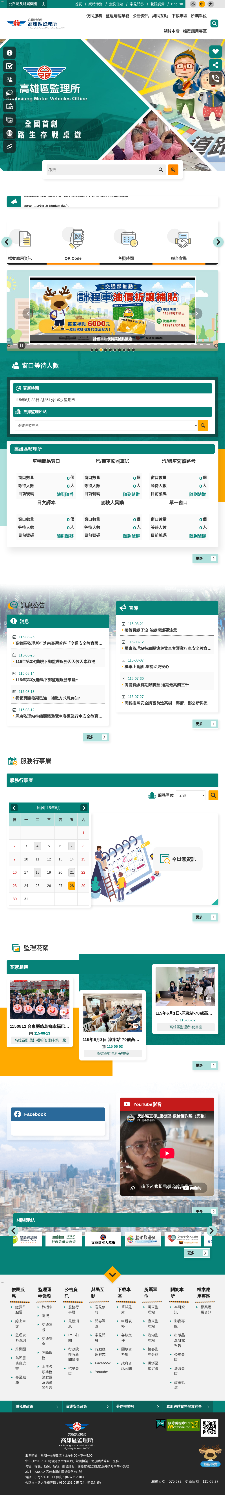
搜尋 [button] (214, 23)
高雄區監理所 (46, 23)
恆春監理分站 (153, 1351)
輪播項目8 (124, 350)
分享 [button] (215, 65)
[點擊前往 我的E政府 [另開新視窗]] (160, 1424)
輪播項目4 (105, 350)
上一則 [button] (6, 242)
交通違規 (47, 1327)
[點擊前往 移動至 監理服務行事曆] (9, 106)
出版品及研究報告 (179, 1340)
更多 (199, 558)
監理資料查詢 (20, 1337)
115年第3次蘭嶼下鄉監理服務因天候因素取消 (55, 658)
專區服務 (20, 1379)
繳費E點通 (20, 1309)
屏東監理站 (153, 1309)
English (177, 4)
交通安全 (47, 1341)
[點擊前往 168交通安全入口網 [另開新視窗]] (152, 1239)
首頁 (78, 4)
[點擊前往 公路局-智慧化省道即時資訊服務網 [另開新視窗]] (192, 1239)
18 (38, 872)
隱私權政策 (24, 1406)
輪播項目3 (101, 350)
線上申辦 (20, 1323)
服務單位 (166, 795)
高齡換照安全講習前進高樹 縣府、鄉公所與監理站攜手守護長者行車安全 (169, 700)
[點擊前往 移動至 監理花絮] (9, 120)
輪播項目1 (91, 350)
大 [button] (210, 4)
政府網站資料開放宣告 (184, 1406)
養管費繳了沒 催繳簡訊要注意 (151, 627)
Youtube (101, 1372)
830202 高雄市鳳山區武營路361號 (58, 1471)
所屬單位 (199, 16)
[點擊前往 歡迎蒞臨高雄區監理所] (112, 105)
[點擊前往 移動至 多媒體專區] (9, 133)
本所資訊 (179, 1309)
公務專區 (179, 1357)
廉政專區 (179, 1371)
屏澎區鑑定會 (153, 1365)
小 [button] (193, 4)
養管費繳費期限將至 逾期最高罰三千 (157, 682)
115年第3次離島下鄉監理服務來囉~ (46, 677)
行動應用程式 (100, 1351)
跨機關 (20, 1349)
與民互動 (160, 16)
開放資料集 (126, 1351)
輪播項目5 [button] (110, 350)
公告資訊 (141, 16)
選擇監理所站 (35, 411)
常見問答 (137, 4)
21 (72, 872)
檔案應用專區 (195, 31)
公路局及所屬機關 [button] (23, 4)
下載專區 (179, 16)
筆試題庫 (126, 1309)
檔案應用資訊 (206, 1309)
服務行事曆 (73, 1309)
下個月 (83, 807)
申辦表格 (126, 1323)
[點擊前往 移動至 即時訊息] (9, 53)
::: (2, 2)
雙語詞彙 (158, 4)
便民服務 (94, 16)
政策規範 (179, 1385)
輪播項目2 (96, 350)
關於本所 (172, 31)
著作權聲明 (125, 1406)
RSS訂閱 (73, 1337)
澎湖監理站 (153, 1337)
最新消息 (73, 1323)
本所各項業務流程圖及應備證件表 (47, 1377)
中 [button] (202, 4)
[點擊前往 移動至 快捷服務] (9, 66)
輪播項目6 (114, 350)
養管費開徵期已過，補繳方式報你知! (47, 695)
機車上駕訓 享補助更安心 (46, 201)
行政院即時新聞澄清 (73, 1354)
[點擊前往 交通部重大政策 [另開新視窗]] (73, 1239)
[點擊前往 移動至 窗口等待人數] (9, 79)
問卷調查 (100, 1323)
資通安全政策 (76, 1406)
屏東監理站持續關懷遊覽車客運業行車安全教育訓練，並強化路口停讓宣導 (60, 713)
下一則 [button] (218, 242)
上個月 (14, 807)
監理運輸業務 (117, 16)
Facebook (101, 1363)
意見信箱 (116, 4)
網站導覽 (96, 4)
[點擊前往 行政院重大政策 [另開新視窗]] (33, 1239)
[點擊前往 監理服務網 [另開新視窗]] (112, 1239)
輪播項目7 (119, 350)
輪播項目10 (133, 350)
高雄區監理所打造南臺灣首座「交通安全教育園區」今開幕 (60, 640)
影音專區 (179, 1323)
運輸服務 (47, 1355)
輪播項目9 (128, 350)
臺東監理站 (153, 1323)
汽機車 (47, 1307)
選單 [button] (112, 1274)
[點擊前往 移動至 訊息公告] (9, 93)
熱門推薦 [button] (215, 51)
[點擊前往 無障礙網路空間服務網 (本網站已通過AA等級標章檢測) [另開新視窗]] (183, 1425)
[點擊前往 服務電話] (215, 78)
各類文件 (126, 1337)
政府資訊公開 (126, 1365)
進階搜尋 (173, 169)
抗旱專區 (73, 1371)
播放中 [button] (21, 345)
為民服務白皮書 (20, 1363)
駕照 (45, 1316)
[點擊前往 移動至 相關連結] (9, 146)
